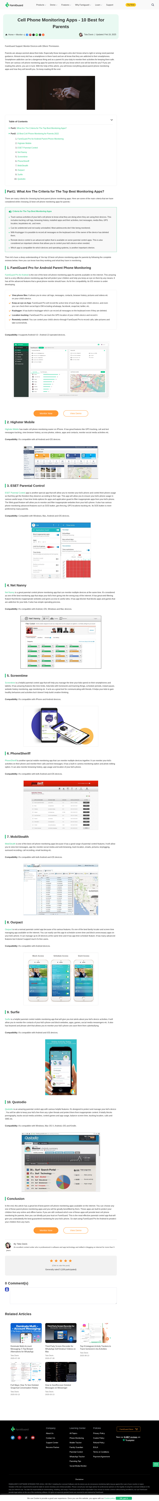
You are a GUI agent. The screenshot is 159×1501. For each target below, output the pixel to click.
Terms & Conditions (101, 1452)
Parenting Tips (75, 1461)
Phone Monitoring (77, 1438)
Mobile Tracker (76, 1443)
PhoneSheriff (23, 161)
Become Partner (52, 1447)
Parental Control (76, 1452)
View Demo (75, 413)
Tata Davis (22, 1244)
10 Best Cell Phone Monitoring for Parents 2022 (38, 134)
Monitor (19, 35)
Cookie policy (109, 1498)
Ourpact (21, 170)
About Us (50, 1433)
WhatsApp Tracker (77, 1457)
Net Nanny (22, 152)
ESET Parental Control (28, 148)
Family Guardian (76, 1447)
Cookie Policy (98, 1438)
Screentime (23, 157)
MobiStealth (23, 166)
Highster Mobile (24, 143)
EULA (95, 1447)
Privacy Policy (99, 1433)
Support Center (52, 1443)
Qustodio (21, 179)
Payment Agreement (101, 1457)
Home (11, 35)
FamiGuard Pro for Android (17, 275)
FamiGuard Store (127, 1429)
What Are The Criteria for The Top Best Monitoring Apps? (42, 128)
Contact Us (50, 1438)
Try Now (131, 5)
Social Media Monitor (78, 1466)
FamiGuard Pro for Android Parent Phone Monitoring (41, 139)
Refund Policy (98, 1443)
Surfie (20, 174)
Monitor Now (46, 413)
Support (109, 5)
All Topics (73, 1433)
